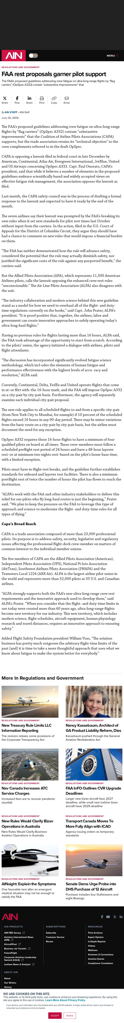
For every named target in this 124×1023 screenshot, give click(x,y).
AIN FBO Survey (12, 932)
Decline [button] (69, 1015)
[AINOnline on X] (114, 917)
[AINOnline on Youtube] (108, 917)
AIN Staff (11, 112)
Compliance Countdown (100, 963)
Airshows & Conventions (101, 954)
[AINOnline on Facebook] (102, 917)
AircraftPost (10, 944)
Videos (91, 946)
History (8, 987)
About (7, 978)
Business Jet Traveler (15, 948)
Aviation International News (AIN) (18, 938)
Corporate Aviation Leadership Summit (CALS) (20, 958)
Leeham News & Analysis (17, 964)
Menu (111, 56)
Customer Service (55, 937)
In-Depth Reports (97, 941)
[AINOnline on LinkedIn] (121, 917)
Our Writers (10, 982)
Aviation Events (96, 959)
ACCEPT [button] (55, 1015)
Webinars (93, 950)
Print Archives (95, 932)
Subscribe (51, 932)
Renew (49, 941)
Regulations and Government (21, 67)
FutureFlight (10, 953)
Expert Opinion (95, 937)
